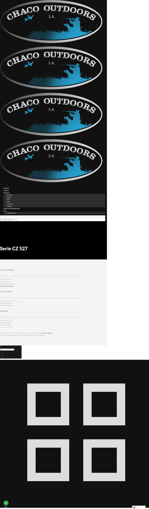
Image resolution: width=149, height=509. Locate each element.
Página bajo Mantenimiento (11, 208)
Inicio (5, 210)
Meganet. (50, 333)
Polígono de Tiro (11, 213)
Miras (8, 201)
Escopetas (10, 195)
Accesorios (10, 204)
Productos (6, 192)
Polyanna (43, 333)
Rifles (8, 199)
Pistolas (9, 197)
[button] (6, 503)
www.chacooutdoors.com (7, 286)
